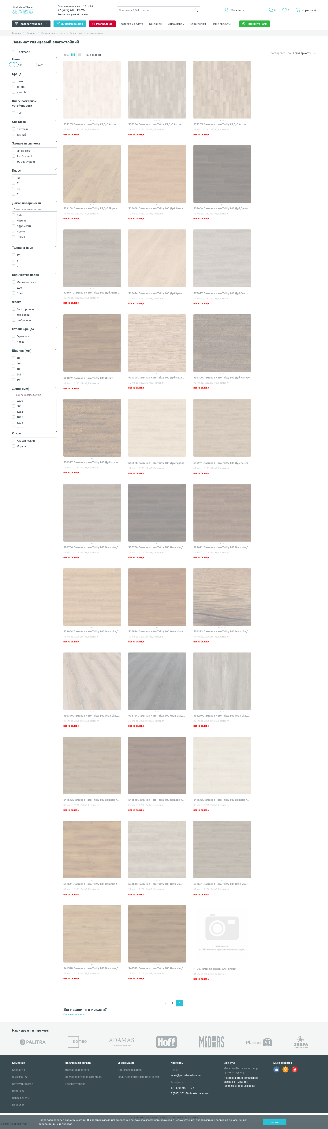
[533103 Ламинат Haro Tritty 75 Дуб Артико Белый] (92, 90)
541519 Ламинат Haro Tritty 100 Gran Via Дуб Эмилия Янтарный (157, 968)
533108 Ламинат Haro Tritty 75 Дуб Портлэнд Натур (92, 208)
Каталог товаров (31, 23)
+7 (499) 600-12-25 (71, 10)
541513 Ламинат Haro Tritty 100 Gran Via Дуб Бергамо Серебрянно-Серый (157, 884)
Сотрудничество (22, 1083)
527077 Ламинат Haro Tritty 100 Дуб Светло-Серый (222, 293)
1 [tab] (90, 120)
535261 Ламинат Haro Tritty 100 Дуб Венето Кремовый (222, 463)
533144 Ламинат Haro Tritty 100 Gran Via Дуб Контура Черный (157, 715)
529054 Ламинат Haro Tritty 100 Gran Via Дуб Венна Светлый (92, 631)
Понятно (275, 1122)
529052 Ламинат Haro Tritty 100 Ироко (88, 378)
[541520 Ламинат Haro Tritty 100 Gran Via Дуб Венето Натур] (92, 934)
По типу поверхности (53, 33)
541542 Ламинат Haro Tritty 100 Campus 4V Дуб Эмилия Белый (222, 799)
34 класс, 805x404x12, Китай (209, 974)
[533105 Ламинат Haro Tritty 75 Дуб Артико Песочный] (222, 90)
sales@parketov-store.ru (186, 1075)
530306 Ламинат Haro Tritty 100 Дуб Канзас (221, 377)
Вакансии (18, 1090)
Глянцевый (76, 33)
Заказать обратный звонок (73, 14)
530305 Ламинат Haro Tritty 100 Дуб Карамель (157, 377)
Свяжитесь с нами (73, 1014)
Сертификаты (21, 1097)
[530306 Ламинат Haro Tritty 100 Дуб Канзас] (222, 343)
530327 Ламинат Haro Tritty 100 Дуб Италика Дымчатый (92, 462)
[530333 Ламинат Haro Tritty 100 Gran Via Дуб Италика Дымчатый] (222, 597)
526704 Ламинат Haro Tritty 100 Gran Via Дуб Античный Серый (92, 547)
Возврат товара (75, 1083)
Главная (16, 33)
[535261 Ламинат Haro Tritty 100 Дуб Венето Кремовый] (222, 455)
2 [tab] (156, 120)
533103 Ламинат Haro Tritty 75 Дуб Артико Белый (92, 124)
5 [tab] (225, 373)
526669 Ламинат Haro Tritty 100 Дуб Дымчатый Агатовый (222, 208)
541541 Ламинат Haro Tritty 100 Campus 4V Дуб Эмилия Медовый (92, 884)
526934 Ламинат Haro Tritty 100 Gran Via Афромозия (157, 631)
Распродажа (104, 23)
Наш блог (18, 1104)
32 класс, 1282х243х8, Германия (81, 805)
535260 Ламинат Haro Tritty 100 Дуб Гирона (156, 463)
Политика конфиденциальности (138, 1076)
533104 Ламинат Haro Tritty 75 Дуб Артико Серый (157, 124)
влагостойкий (94, 33)
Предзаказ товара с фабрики (83, 1076)
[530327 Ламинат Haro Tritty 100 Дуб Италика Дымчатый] (92, 428)
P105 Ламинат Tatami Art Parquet (214, 968)
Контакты (155, 23)
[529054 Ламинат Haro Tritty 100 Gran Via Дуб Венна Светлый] (92, 597)
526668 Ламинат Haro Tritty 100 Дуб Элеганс (157, 208)
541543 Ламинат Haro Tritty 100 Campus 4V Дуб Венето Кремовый (92, 799)
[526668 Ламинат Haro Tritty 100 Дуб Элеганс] (157, 174)
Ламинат (31, 33)
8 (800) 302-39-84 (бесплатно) (190, 1093)
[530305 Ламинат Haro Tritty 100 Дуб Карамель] (157, 343)
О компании (20, 1076)
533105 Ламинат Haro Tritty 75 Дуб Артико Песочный (222, 124)
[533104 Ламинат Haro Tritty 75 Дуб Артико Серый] (157, 90)
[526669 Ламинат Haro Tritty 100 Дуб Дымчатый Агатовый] (222, 174)
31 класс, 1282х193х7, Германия (81, 129)
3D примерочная (72, 23)
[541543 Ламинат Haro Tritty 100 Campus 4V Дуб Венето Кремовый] (92, 765)
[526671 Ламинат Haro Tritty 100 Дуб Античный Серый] (92, 258)
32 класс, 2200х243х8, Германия (81, 552)
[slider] (12, 64)
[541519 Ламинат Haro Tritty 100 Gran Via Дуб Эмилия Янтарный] (157, 934)
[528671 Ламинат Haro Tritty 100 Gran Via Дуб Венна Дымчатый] (222, 513)
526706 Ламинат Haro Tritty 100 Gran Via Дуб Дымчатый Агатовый (157, 547)
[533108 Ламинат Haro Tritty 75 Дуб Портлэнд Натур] (92, 174)
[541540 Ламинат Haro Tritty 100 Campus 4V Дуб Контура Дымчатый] (157, 765)
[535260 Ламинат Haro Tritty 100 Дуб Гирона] (157, 455)
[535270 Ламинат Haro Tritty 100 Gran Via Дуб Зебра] (222, 681)
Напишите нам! (257, 23)
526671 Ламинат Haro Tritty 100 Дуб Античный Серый (92, 292)
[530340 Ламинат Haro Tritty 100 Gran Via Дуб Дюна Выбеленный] (92, 681)
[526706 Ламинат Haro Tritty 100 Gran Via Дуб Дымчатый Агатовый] (157, 513)
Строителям (198, 23)
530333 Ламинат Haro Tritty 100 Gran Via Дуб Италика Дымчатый (222, 631)
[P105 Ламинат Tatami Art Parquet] (222, 961)
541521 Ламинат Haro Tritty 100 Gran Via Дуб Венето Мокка (222, 884)
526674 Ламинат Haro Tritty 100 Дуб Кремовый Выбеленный (157, 293)
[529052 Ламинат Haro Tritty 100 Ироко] (92, 370)
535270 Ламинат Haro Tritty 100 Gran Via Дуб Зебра (222, 715)
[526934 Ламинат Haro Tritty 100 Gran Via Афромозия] (157, 597)
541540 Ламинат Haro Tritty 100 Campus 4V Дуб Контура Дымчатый (157, 799)
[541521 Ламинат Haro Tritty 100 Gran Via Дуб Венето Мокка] (222, 849)
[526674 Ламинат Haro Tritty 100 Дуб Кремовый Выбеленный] (157, 286)
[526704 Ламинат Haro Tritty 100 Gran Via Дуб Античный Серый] (92, 513)
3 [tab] (93, 120)
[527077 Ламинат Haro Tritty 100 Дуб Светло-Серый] (222, 286)
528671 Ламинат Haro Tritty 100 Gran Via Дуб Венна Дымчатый (222, 547)
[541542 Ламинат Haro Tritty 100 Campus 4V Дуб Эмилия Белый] (222, 765)
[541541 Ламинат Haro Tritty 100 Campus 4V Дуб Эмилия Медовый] (92, 849)
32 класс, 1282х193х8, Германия (146, 213)
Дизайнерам (176, 23)
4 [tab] (159, 120)
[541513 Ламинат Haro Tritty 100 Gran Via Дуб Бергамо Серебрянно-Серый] (157, 849)
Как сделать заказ (130, 1069)
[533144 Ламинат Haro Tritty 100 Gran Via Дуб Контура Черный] (157, 681)
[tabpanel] (92, 90)
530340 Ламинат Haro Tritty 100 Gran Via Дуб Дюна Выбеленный (92, 715)
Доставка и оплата (131, 23)
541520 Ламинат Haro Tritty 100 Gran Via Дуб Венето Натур (92, 968)
